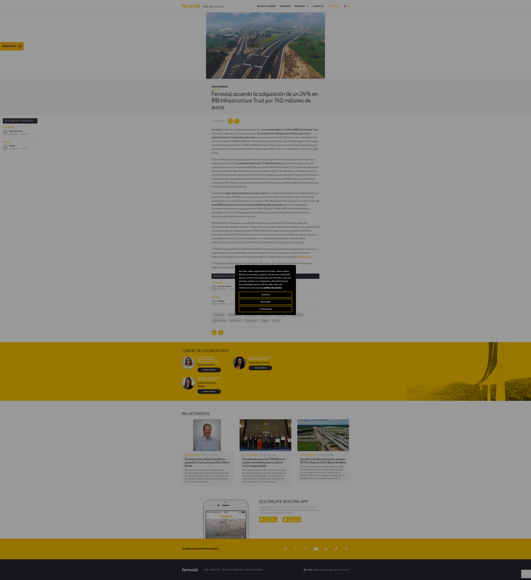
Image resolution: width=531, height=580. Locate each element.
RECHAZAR (265, 302)
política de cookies (273, 287)
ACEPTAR (265, 294)
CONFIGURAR (265, 309)
